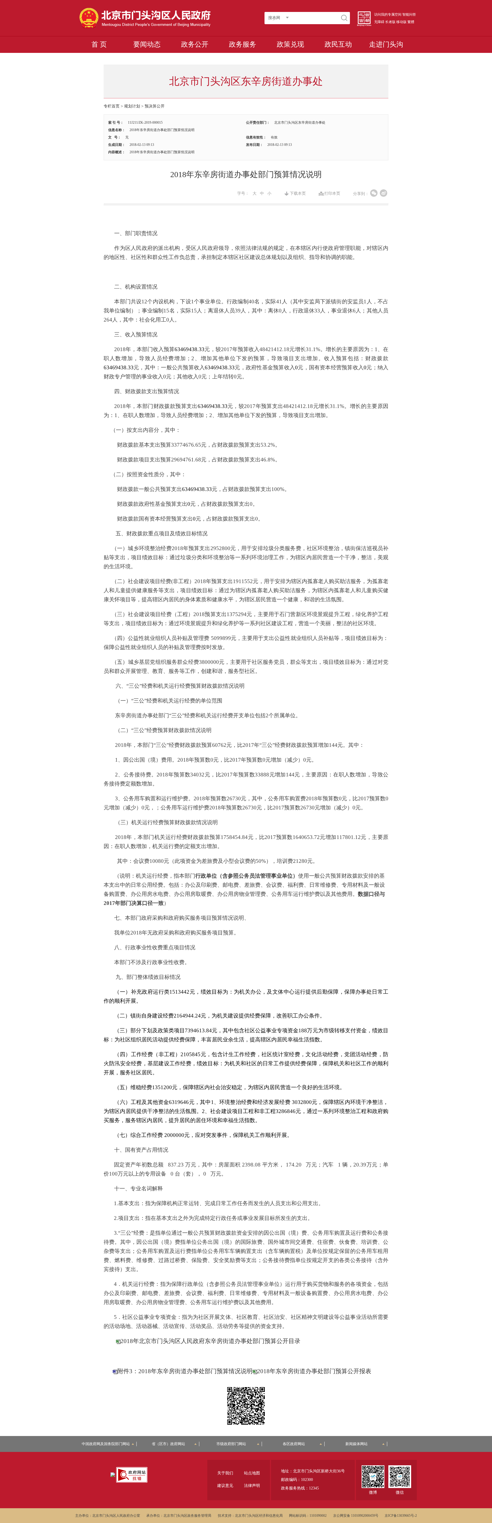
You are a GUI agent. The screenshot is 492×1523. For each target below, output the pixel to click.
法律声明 (252, 1485)
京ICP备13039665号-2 (401, 1516)
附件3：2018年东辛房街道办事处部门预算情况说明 (185, 1371)
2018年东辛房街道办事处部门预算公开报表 (314, 1371)
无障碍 (379, 22)
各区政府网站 (294, 1444)
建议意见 (225, 1485)
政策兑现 (290, 44)
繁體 (410, 22)
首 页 (99, 44)
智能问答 (409, 14)
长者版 (390, 22)
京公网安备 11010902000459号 (355, 1516)
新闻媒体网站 (356, 1444)
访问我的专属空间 (387, 14)
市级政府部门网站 (231, 1444)
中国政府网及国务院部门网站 (108, 1444)
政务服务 (242, 44)
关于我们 (225, 1473)
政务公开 (194, 44)
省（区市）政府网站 (168, 1444)
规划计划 (132, 106)
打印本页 (332, 194)
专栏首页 (112, 106)
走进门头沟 (386, 44)
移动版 (401, 22)
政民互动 (338, 44)
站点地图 (252, 1473)
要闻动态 (147, 44)
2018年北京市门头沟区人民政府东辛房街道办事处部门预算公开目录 (210, 1341)
